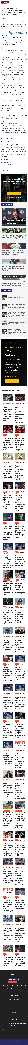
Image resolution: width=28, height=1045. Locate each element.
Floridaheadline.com (11, 1043)
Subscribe (14, 1034)
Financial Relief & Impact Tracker (9, 69)
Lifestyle (14, 1009)
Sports (14, 1012)
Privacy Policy (16, 1041)
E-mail (2, 1029)
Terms (9, 1041)
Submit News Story (14, 193)
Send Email (7, 162)
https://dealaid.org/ (8, 138)
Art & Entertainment (14, 999)
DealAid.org (4, 37)
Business (14, 1003)
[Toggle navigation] (25, 2)
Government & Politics (14, 1006)
